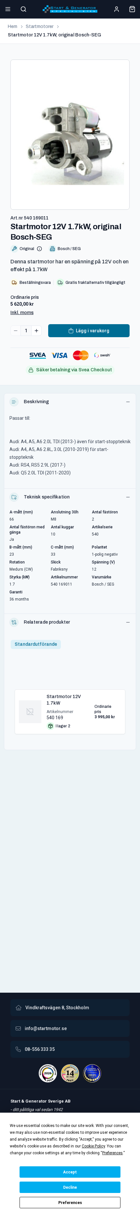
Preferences (70, 1202)
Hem (12, 26)
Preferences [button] (112, 1153)
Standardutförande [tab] (36, 644)
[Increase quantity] (36, 330)
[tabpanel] (70, 709)
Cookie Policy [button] (93, 1146)
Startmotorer (39, 26)
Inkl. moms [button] (22, 312)
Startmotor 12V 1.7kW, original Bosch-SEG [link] (54, 35)
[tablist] (35, 644)
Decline (70, 1187)
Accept (70, 1172)
